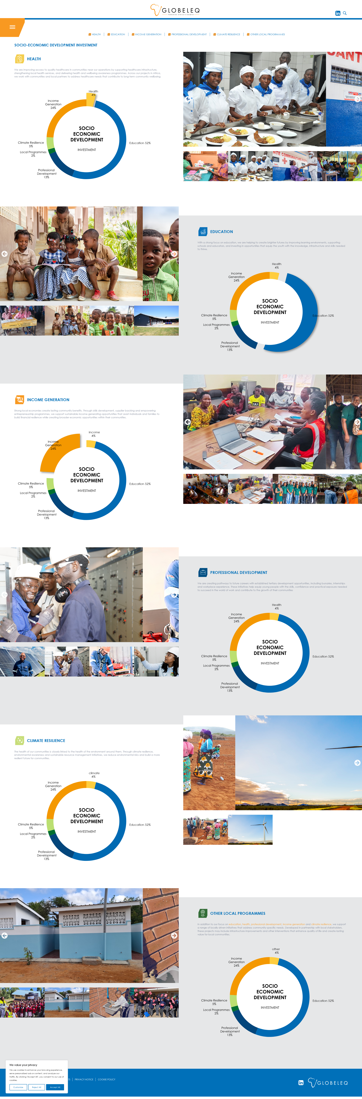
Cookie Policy (106, 1079)
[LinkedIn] (337, 13)
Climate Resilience (228, 34)
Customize (18, 1087)
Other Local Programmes (267, 34)
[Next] (174, 254)
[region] (37, 1076)
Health (96, 34)
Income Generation (148, 34)
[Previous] (188, 99)
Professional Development (189, 34)
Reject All (36, 1087)
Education (118, 34)
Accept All (55, 1087)
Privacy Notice (84, 1079)
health (246, 924)
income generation (294, 924)
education (235, 924)
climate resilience (321, 924)
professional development (266, 924)
